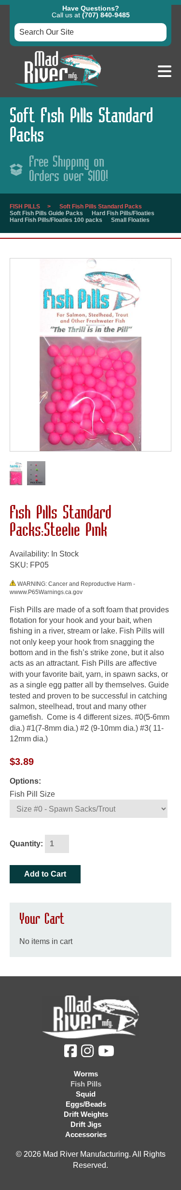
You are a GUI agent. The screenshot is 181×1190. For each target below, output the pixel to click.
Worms (86, 1074)
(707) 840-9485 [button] (106, 15)
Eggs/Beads (86, 1104)
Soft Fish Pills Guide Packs (46, 213)
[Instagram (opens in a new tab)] (88, 1053)
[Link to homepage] (58, 92)
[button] (164, 72)
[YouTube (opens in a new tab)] (107, 1053)
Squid (86, 1094)
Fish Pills (25, 206)
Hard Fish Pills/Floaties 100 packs (56, 220)
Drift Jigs (85, 1124)
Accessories (86, 1134)
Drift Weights (86, 1114)
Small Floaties (130, 220)
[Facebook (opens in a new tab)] (71, 1053)
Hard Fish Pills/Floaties (123, 213)
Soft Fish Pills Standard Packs (100, 206)
